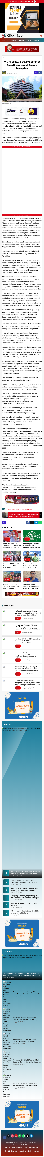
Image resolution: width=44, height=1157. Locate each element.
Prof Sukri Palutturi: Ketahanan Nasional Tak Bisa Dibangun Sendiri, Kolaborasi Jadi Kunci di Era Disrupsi (12, 546)
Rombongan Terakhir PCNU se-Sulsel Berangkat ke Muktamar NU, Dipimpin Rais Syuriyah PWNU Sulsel (32, 546)
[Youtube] (16, 1136)
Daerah (7, 539)
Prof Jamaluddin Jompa (26, 509)
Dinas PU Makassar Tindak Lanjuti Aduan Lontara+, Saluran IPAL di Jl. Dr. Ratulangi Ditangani (26, 1085)
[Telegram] (36, 522)
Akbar (8, 72)
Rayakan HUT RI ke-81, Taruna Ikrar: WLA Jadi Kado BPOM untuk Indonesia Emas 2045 (11, 566)
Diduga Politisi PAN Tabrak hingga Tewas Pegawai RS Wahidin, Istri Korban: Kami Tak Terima (26, 881)
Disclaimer (32, 1142)
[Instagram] (12, 1136)
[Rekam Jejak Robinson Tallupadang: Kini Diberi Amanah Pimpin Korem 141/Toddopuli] (32, 556)
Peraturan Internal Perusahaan (16, 1147)
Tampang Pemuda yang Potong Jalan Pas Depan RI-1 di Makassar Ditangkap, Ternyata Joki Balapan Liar (25, 897)
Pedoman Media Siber (21, 1145)
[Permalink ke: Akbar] (4, 72)
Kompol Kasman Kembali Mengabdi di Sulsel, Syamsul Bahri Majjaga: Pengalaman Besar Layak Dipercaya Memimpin (31, 586)
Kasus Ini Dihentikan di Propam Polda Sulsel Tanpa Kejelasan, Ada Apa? (24, 889)
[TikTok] (27, 1136)
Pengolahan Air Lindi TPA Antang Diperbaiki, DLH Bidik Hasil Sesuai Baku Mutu (25, 1040)
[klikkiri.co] (12, 36)
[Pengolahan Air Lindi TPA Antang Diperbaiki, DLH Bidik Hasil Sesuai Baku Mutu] (7, 1041)
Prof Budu (16, 509)
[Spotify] (19, 1136)
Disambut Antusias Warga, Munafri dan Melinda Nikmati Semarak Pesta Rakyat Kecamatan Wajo (26, 993)
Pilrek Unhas (9, 509)
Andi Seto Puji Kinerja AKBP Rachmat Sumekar (24, 904)
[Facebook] (28, 522)
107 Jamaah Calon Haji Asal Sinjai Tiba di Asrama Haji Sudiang (25, 912)
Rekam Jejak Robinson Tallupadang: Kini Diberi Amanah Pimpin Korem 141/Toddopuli (31, 566)
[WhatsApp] (40, 522)
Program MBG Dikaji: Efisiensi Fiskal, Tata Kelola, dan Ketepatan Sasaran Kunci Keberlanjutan (27, 1061)
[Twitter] (32, 522)
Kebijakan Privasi (11, 1142)
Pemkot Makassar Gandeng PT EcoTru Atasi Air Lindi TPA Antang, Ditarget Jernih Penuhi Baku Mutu (25, 1019)
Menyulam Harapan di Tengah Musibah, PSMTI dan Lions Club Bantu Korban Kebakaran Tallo (12, 586)
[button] (40, 35)
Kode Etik (23, 1142)
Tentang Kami (34, 1147)
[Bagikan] (40, 72)
